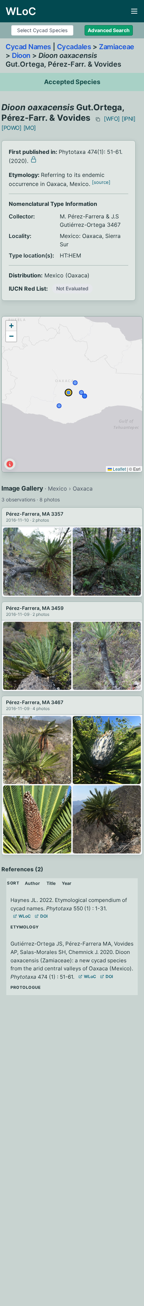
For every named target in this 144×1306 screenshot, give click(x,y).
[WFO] (112, 118)
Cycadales (74, 47)
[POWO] (11, 127)
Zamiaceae (116, 47)
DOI (44, 916)
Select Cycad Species (42, 30)
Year (66, 883)
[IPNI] (129, 118)
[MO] (29, 127)
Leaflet (119, 469)
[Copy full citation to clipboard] (98, 119)
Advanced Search (109, 30)
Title (51, 883)
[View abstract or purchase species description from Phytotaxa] (33, 159)
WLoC (25, 916)
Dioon (21, 55)
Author (32, 883)
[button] (11, 326)
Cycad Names (28, 47)
